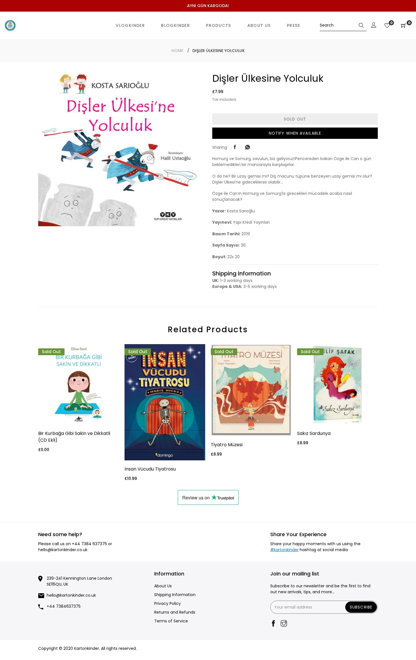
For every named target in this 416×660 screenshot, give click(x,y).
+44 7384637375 (64, 606)
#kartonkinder (284, 550)
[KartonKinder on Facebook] (273, 624)
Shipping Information (175, 595)
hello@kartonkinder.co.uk (62, 550)
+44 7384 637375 (89, 544)
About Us (163, 586)
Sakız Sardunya (314, 433)
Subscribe (361, 607)
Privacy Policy (167, 603)
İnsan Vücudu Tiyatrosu (150, 469)
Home (177, 50)
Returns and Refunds (174, 612)
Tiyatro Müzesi (227, 444)
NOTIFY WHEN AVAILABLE (295, 133)
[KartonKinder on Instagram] (284, 624)
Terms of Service (171, 621)
